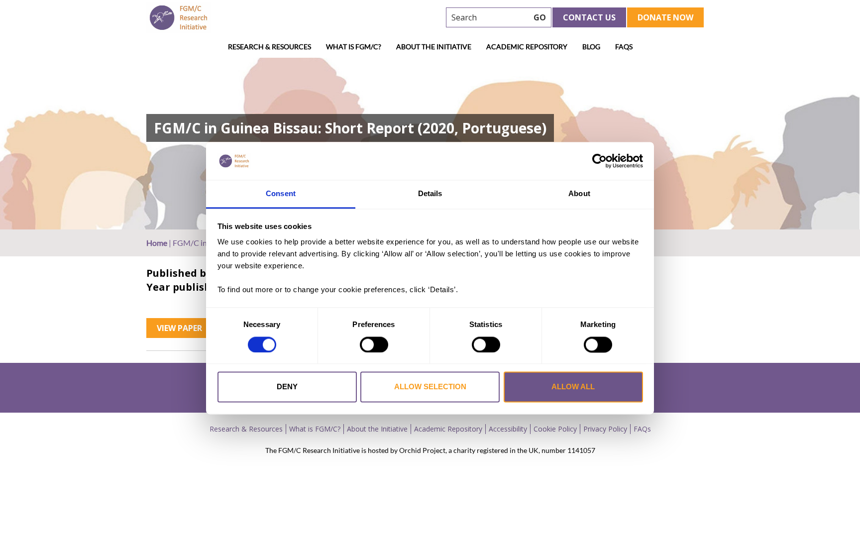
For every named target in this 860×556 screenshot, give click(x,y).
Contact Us (589, 17)
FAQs (624, 46)
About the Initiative (433, 46)
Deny (287, 387)
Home (156, 242)
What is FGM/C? (353, 46)
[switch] (374, 344)
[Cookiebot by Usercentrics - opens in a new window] (599, 160)
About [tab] (579, 194)
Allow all (573, 387)
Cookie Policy (555, 429)
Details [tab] (430, 194)
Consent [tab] (281, 194)
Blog (591, 46)
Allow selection (430, 387)
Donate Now (665, 17)
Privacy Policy (605, 429)
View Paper (179, 328)
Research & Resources (269, 46)
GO (540, 17)
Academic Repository (526, 46)
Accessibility (508, 429)
